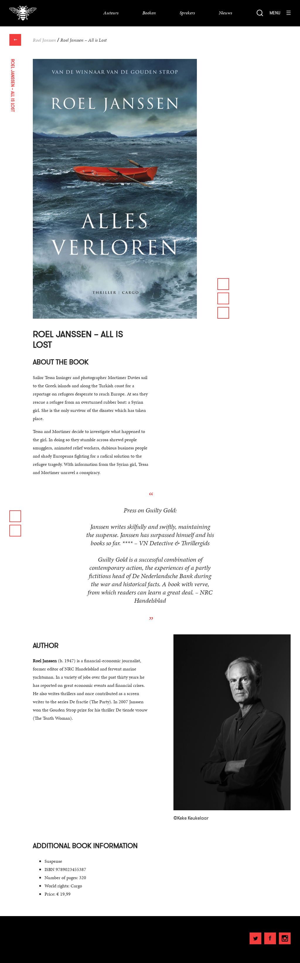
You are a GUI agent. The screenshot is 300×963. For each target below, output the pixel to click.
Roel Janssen (44, 40)
